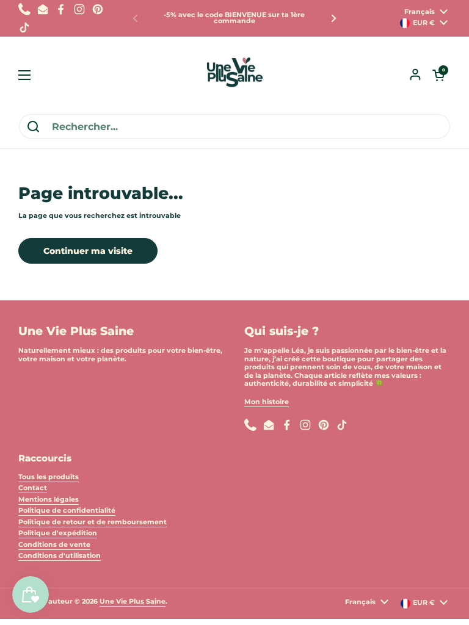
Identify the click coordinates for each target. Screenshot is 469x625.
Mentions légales (48, 499)
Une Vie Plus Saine (132, 601)
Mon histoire (266, 401)
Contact (32, 487)
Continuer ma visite (88, 251)
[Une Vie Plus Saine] (234, 75)
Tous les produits (48, 476)
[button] (438, 75)
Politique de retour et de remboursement (92, 522)
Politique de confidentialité (66, 510)
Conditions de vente (54, 544)
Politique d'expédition (57, 533)
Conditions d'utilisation (59, 555)
